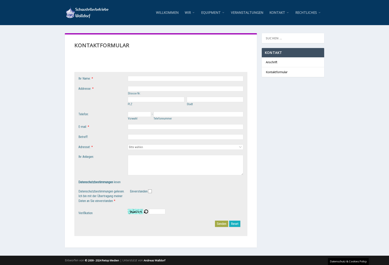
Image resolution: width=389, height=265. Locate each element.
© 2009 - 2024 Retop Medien (102, 260)
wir (188, 13)
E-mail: (82, 127)
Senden (221, 224)
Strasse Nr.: (134, 93)
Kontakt (277, 13)
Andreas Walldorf (154, 260)
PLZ (130, 104)
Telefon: (83, 114)
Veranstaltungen (247, 13)
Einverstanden (138, 191)
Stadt (190, 104)
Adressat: (84, 147)
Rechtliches (306, 13)
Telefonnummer (163, 118)
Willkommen (167, 13)
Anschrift (271, 62)
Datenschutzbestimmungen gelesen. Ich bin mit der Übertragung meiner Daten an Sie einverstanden (101, 196)
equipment (211, 13)
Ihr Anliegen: (86, 157)
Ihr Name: (84, 78)
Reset (234, 224)
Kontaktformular (276, 72)
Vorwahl (132, 118)
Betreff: (83, 137)
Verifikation (85, 213)
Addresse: (84, 89)
